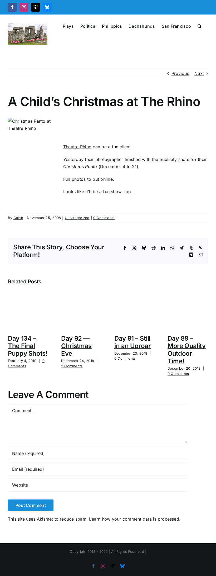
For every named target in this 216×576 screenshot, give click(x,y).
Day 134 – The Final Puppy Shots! (28, 346)
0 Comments (104, 218)
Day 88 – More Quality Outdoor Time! (187, 350)
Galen (18, 218)
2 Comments (71, 366)
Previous (180, 73)
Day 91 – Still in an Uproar (132, 342)
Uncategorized (77, 218)
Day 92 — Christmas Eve (76, 346)
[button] (200, 26)
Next (199, 73)
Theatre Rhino (77, 146)
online (106, 179)
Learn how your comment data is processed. (134, 519)
